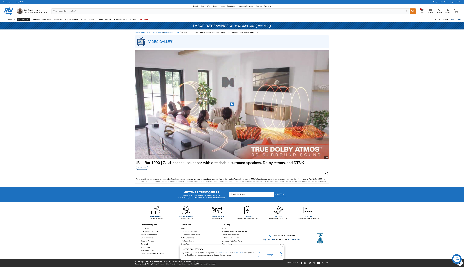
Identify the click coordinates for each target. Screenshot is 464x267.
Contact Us (145, 228)
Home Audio (142, 168)
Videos (222, 6)
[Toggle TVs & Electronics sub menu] (79, 19)
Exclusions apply (219, 198)
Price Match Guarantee (230, 235)
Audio (88, 19)
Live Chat (270, 239)
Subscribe (280, 194)
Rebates (259, 6)
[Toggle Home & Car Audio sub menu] (96, 19)
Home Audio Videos (172, 32)
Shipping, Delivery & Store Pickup (234, 231)
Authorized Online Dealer (190, 235)
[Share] (326, 173)
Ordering (226, 224)
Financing (267, 6)
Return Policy (227, 244)
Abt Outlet (144, 19)
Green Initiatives (147, 238)
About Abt (186, 224)
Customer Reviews (188, 241)
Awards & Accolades (189, 231)
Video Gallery (146, 32)
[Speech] (406, 11)
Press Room (186, 244)
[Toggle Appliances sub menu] (63, 19)
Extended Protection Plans (232, 241)
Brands (195, 6)
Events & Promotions (149, 235)
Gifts (208, 6)
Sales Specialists (187, 238)
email (459, 20)
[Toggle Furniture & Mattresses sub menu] (51, 19)
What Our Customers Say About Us (447, 2)
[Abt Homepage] (9, 11)
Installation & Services (245, 6)
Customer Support (149, 224)
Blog (202, 6)
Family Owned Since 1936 (13, 2)
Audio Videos (158, 32)
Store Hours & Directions (283, 236)
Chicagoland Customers (150, 231)
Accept (270, 254)
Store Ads (145, 244)
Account (225, 228)
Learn (215, 6)
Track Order (231, 6)
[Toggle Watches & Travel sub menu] (128, 19)
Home (104, 19)
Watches (120, 19)
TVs (71, 19)
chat (452, 20)
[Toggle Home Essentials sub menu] (112, 19)
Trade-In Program (147, 241)
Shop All (11, 19)
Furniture (42, 19)
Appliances (58, 19)
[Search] (413, 11)
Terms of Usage (223, 253)
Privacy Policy (238, 253)
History (184, 228)
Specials (133, 19)
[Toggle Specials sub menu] (137, 19)
